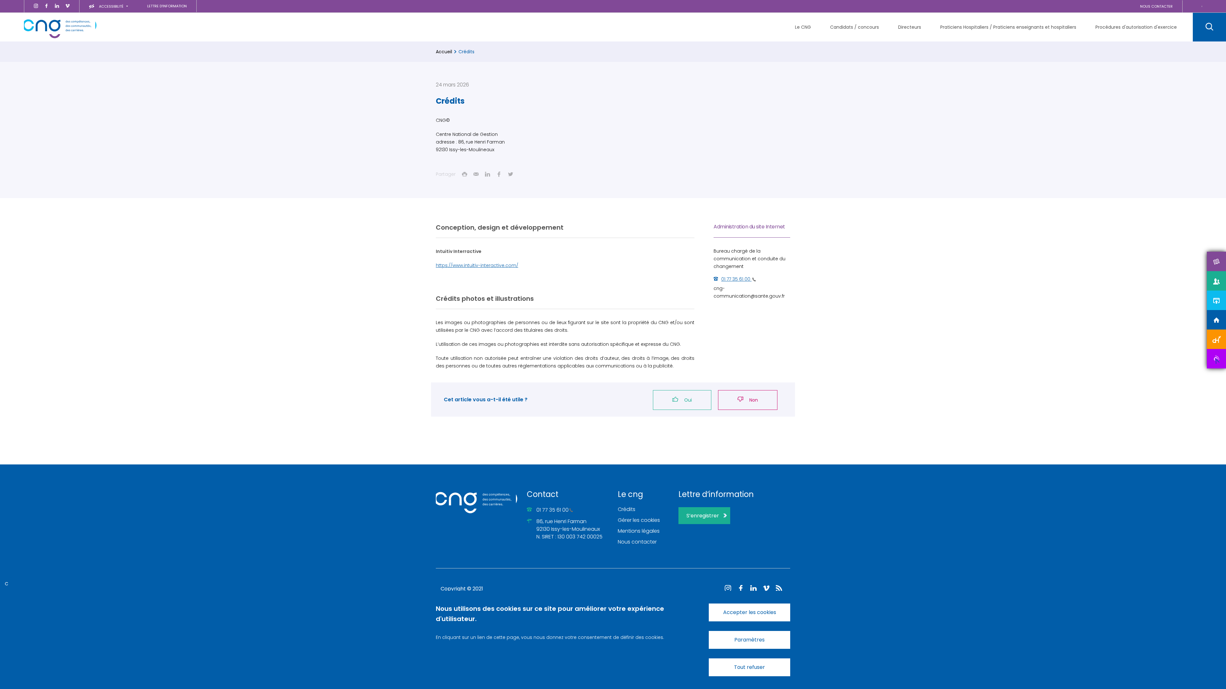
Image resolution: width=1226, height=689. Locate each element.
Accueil (444, 51)
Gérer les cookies (639, 520)
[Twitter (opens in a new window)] (510, 174)
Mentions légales (639, 531)
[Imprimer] (464, 174)
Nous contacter (637, 541)
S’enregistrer (702, 515)
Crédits (626, 509)
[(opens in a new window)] (36, 6)
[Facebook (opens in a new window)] (499, 174)
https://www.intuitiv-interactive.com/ (477, 265)
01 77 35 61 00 (552, 510)
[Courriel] (476, 174)
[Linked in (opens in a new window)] (487, 174)
